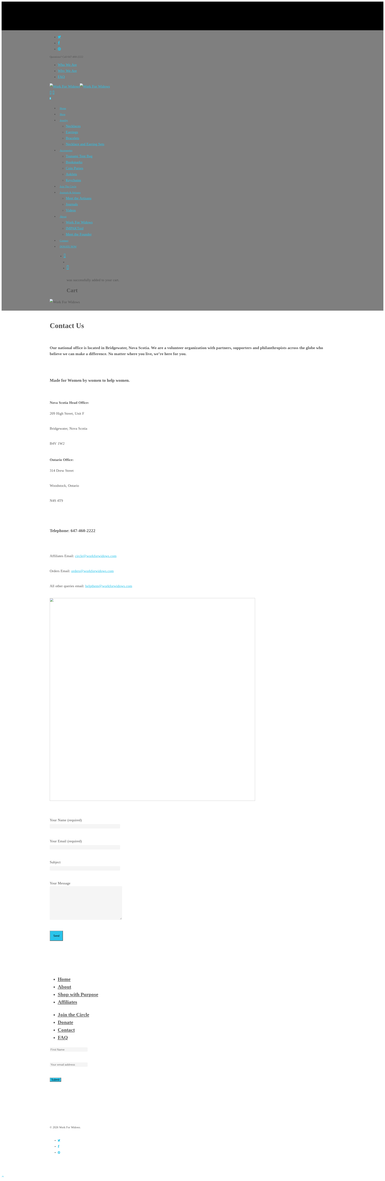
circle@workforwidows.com (96, 556)
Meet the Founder (79, 234)
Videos (71, 210)
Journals (72, 204)
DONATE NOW (68, 246)
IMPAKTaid (74, 228)
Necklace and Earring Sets (85, 144)
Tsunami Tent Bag (79, 156)
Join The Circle (68, 186)
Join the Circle (73, 1014)
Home (63, 108)
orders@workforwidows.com (92, 571)
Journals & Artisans (70, 192)
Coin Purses (74, 168)
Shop (62, 114)
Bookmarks (74, 162)
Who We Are (67, 65)
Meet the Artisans (78, 198)
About (63, 216)
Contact (64, 240)
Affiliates (67, 1002)
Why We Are (67, 71)
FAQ (61, 77)
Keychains (73, 180)
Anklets (71, 174)
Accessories (66, 150)
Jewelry (64, 120)
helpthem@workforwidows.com (108, 586)
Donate (65, 1022)
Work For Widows (79, 222)
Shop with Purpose (78, 994)
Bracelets (72, 138)
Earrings (72, 132)
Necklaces (73, 126)
